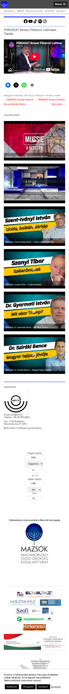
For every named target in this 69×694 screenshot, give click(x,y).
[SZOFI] (22, 614)
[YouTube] (30, 23)
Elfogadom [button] (28, 687)
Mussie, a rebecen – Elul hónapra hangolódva (27, 156)
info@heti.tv (16, 414)
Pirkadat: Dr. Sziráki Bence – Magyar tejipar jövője (28, 370)
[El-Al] (39, 597)
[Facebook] (25, 23)
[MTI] (35, 614)
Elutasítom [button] (43, 687)
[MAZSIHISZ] (23, 605)
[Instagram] (45, 23)
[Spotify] (40, 23)
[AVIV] (20, 597)
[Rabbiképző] (52, 614)
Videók (57, 95)
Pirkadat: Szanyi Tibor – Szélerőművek (23, 284)
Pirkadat (49, 95)
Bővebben (56, 686)
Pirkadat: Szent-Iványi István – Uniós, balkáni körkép (30, 242)
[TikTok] (35, 23)
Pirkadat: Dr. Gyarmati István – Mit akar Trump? (27, 327)
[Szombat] (45, 614)
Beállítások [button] (12, 687)
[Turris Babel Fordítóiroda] (50, 605)
